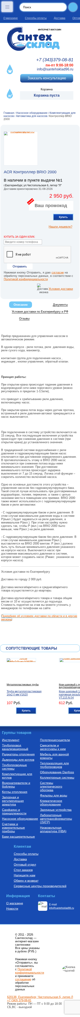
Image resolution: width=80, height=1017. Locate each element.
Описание (21, 304)
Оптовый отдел (25, 864)
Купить (63, 217)
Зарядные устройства (56, 809)
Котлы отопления (14, 792)
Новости (12, 908)
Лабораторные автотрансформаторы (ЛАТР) (56, 818)
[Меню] (7, 6)
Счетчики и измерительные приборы (13, 827)
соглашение (23, 979)
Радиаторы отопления (18, 754)
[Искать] (72, 7)
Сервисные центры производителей (40, 886)
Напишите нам (24, 875)
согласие (58, 272)
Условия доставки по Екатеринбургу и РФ (40, 311)
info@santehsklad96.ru (55, 69)
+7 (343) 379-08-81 (19, 1000)
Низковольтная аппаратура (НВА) (53, 829)
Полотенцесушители (55, 740)
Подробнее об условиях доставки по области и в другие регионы (39, 617)
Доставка (59, 18)
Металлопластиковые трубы (23, 684)
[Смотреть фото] (21, 148)
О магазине (10, 18)
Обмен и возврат (26, 880)
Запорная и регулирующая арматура (13, 800)
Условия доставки (61, 288)
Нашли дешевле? (60, 226)
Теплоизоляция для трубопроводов (54, 765)
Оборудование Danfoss (57, 772)
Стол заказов (23, 870)
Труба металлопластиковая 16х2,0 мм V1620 (24, 693)
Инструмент (10, 740)
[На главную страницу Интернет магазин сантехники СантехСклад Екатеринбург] (40, 38)
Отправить (20, 266)
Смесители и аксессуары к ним (53, 747)
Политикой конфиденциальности (26, 279)
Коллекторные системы (57, 777)
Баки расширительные (18, 836)
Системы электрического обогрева (51, 786)
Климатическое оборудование (51, 802)
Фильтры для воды (53, 795)
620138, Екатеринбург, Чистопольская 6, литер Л (40, 997)
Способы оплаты (36, 18)
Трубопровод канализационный (15, 747)
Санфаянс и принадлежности (14, 811)
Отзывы (24, 318)
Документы (60, 304)
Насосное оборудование (20, 818)
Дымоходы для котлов (18, 759)
